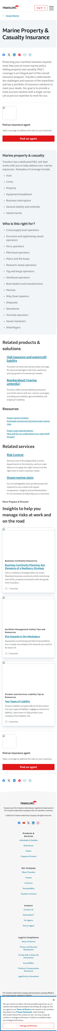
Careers (28, 878)
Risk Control (15, 454)
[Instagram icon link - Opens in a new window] (38, 823)
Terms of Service (28, 941)
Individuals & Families (28, 840)
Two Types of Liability (17, 701)
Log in (40, 8)
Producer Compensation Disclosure (28, 969)
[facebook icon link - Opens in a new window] (19, 823)
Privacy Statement (24, 1012)
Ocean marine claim (20, 477)
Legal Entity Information (28, 976)
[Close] (54, 1000)
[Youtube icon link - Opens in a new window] (23, 823)
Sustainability (28, 888)
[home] (10, 7)
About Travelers (28, 872)
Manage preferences (28, 1026)
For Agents (28, 920)
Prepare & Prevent (28, 856)
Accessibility (28, 963)
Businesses (28, 845)
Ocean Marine (12, 16)
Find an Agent (28, 926)
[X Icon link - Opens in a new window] (28, 823)
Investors (28, 883)
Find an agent (28, 138)
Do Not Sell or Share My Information (28, 956)
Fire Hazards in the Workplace (22, 636)
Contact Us (28, 910)
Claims (28, 851)
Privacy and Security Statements (28, 948)
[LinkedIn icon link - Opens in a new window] (33, 823)
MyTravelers (28, 915)
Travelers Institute (28, 894)
